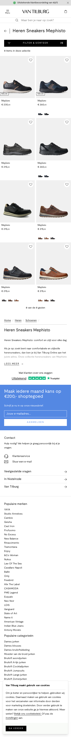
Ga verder (16, 728)
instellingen (12, 718)
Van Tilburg (11, 486)
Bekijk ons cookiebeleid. (28, 714)
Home (7, 320)
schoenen (31, 320)
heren (18, 320)
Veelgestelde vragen (17, 471)
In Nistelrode (12, 479)
